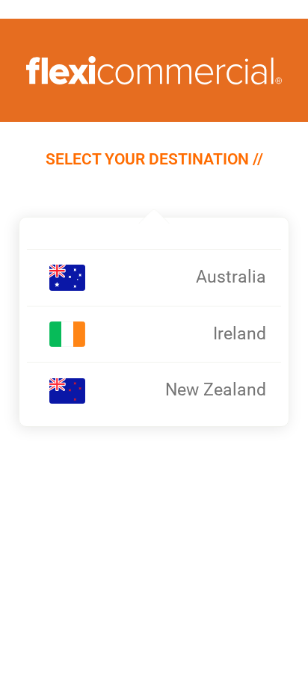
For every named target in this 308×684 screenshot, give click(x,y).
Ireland (239, 334)
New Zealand (215, 390)
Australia (231, 277)
